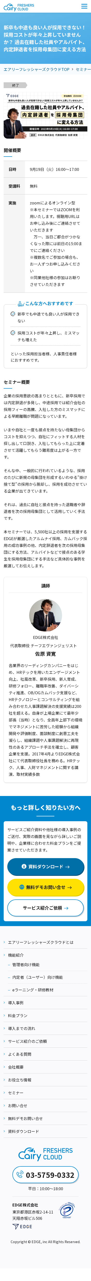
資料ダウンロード (26, 1273)
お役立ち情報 (19, 1080)
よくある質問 (19, 1054)
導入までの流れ (21, 1028)
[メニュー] (84, 6)
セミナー (16, 1093)
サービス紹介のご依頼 (27, 1041)
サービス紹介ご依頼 (42, 907)
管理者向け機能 (26, 964)
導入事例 (16, 1002)
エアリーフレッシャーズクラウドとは (41, 942)
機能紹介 (16, 955)
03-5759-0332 (50, 1174)
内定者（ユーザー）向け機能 (37, 977)
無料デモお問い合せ (70, 1273)
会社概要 (16, 1067)
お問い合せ (17, 1105)
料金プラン (17, 1015)
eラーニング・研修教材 (32, 990)
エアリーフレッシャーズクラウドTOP (36, 69)
